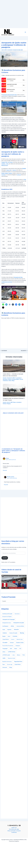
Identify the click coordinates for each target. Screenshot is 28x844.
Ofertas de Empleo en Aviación (14, 830)
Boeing (22, 633)
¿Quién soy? (14, 827)
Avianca (9, 379)
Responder (5, 470)
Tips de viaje (9, 664)
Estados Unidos (20, 642)
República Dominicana (7, 661)
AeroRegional (5, 626)
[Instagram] (14, 825)
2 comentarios (9, 49)
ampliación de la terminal (6, 281)
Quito (22, 49)
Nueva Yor (8, 170)
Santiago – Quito (4, 163)
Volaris (10, 380)
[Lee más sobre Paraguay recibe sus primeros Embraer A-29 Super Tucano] (14, 390)
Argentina (9, 629)
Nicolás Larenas (10, 476)
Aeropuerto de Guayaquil (9, 619)
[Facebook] (10, 825)
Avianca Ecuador (13, 633)
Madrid (6, 173)
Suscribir (5, 557)
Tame (3, 664)
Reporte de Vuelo (11, 658)
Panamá (10, 173)
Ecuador (5, 642)
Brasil (9, 636)
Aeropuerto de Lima (6, 622)
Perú (24, 655)
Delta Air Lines (20, 639)
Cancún (14, 170)
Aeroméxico (5, 379)
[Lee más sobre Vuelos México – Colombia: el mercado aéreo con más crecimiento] (14, 365)
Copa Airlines (5, 639)
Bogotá (2, 173)
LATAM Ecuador (6, 655)
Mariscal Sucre (4, 165)
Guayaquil (5, 648)
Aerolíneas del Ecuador (7, 613)
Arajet (3, 629)
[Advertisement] (14, 14)
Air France (10, 162)
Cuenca (12, 639)
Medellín (24, 168)
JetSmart (19, 174)
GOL (6, 162)
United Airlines (18, 664)
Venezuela (4, 667)
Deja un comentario (17, 402)
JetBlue (3, 651)
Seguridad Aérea (18, 661)
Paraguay (9, 403)
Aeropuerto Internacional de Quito (9, 94)
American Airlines (20, 626)
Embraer (4, 403)
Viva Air (21, 379)
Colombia (14, 379)
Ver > (24, 79)
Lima (14, 655)
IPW (20, 648)
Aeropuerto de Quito (16, 49)
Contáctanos (14, 832)
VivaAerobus (5, 380)
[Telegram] (19, 825)
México (17, 379)
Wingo (13, 380)
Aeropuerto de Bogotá (6, 616)
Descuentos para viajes (14, 829)
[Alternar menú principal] (25, 32)
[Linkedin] (16, 825)
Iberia (15, 648)
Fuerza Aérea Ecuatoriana (7, 645)
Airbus (12, 626)
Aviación (4, 377)
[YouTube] (12, 825)
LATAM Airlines (11, 651)
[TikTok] (17, 825)
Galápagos (17, 645)
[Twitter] (8, 825)
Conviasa (3, 174)
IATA (11, 648)
